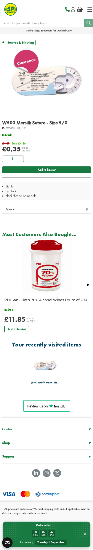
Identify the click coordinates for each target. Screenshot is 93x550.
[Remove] (5, 159)
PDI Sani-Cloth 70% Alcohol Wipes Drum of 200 (45, 300)
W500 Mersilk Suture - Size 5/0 (45, 382)
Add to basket (47, 170)
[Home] (89, 9)
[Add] (19, 159)
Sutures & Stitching (20, 42)
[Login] (73, 9)
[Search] (88, 23)
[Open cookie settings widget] (7, 542)
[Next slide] (88, 285)
